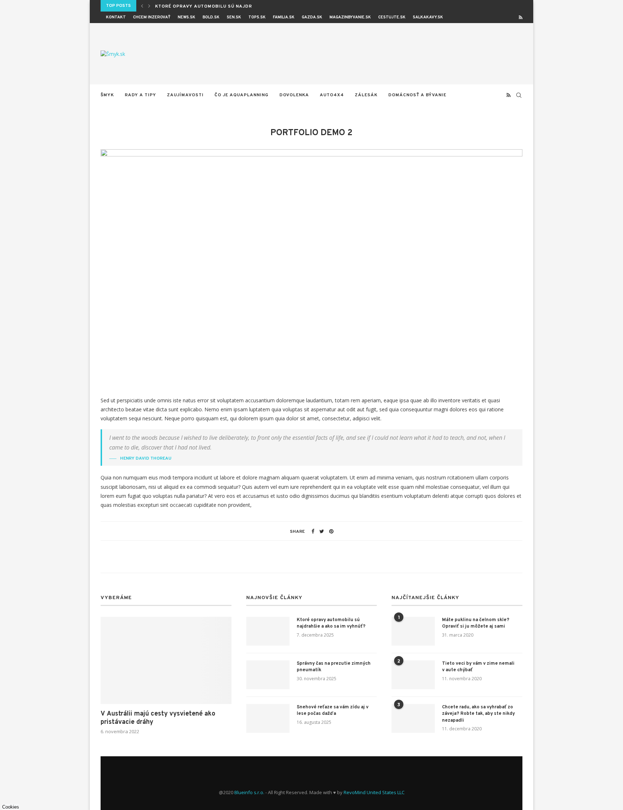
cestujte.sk (392, 17)
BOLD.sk (211, 17)
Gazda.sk (312, 17)
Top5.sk (257, 17)
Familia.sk (284, 17)
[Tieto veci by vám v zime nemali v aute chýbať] (413, 674)
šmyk (107, 95)
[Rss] (520, 17)
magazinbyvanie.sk (350, 17)
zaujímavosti (185, 95)
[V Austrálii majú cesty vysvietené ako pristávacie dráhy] (166, 660)
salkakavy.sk (428, 17)
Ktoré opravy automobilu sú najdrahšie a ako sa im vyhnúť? (331, 623)
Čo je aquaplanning (242, 95)
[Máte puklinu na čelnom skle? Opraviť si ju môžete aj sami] (413, 631)
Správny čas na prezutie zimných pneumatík (334, 667)
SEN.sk (234, 17)
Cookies (10, 807)
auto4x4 (332, 95)
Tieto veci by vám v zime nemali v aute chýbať (478, 667)
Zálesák (366, 95)
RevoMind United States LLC (374, 792)
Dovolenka (294, 95)
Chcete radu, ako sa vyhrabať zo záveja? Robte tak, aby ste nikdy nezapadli (478, 713)
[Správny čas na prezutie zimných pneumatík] (268, 674)
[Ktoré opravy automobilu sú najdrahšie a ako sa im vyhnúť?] (268, 631)
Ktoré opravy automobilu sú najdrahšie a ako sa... (225, 6)
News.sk (186, 17)
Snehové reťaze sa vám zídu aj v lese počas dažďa (332, 710)
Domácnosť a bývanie (417, 95)
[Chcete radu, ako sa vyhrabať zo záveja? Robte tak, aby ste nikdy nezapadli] (413, 718)
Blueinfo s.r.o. (249, 792)
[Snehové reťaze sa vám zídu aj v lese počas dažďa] (268, 718)
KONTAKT (116, 17)
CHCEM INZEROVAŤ (152, 17)
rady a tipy (140, 95)
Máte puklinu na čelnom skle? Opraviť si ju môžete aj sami (475, 623)
